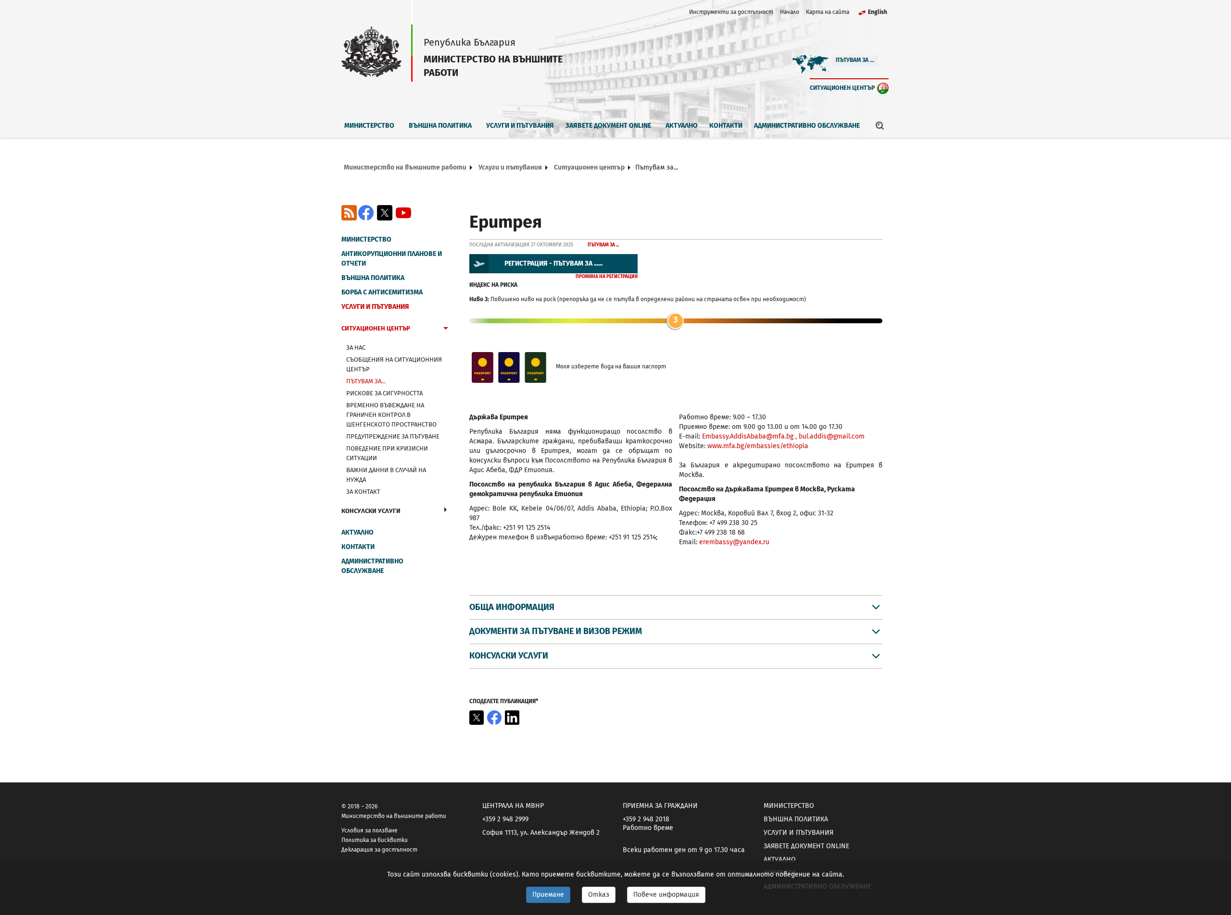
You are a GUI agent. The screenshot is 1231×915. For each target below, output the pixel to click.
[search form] (880, 125)
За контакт (363, 491)
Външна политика (440, 126)
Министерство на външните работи (405, 167)
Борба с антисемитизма (382, 292)
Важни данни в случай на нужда (386, 474)
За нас (355, 347)
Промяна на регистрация (607, 277)
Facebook (366, 212)
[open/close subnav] (445, 329)
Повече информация (666, 895)
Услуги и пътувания (520, 126)
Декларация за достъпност (379, 849)
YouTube (403, 212)
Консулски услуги (371, 510)
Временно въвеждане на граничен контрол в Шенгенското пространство (391, 415)
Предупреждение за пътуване (393, 436)
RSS (349, 212)
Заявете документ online (608, 126)
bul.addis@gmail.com (832, 436)
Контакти (725, 126)
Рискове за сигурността (384, 393)
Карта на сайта (827, 12)
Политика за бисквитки (374, 840)
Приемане (548, 895)
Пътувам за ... (855, 60)
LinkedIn (512, 717)
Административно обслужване (807, 126)
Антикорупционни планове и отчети (391, 259)
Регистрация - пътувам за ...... (553, 263)
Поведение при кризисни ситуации (387, 453)
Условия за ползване (369, 830)
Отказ (598, 895)
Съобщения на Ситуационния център (394, 364)
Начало (789, 12)
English (877, 12)
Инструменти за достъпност (731, 12)
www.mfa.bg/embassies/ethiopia (757, 446)
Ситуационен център (842, 87)
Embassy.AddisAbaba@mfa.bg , (750, 436)
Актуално (682, 126)
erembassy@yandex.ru (734, 542)
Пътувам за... (366, 381)
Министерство (369, 126)
